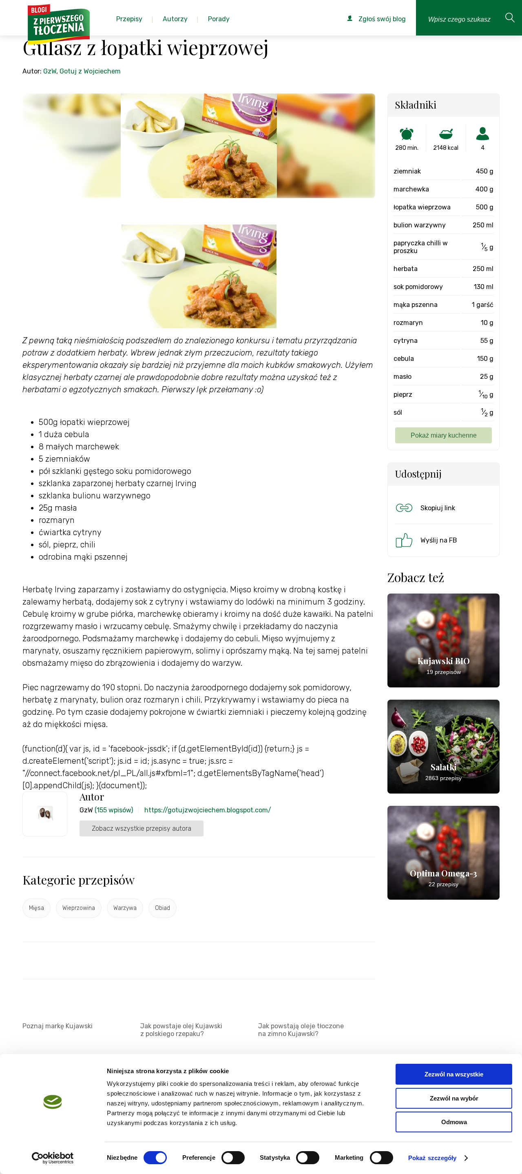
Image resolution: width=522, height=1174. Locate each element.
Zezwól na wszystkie (454, 1074)
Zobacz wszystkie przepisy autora (141, 828)
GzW (49, 71)
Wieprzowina (78, 908)
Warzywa (125, 908)
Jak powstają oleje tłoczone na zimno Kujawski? (301, 1030)
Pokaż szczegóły (432, 1157)
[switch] (233, 1157)
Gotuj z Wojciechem (90, 71)
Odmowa (454, 1121)
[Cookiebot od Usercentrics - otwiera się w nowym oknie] (52, 1158)
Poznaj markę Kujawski (57, 1026)
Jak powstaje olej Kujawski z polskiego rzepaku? (181, 1030)
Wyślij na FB (438, 540)
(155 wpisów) (114, 810)
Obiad (162, 908)
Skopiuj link (437, 508)
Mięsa (36, 908)
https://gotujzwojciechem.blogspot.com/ (207, 810)
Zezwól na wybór (454, 1098)
